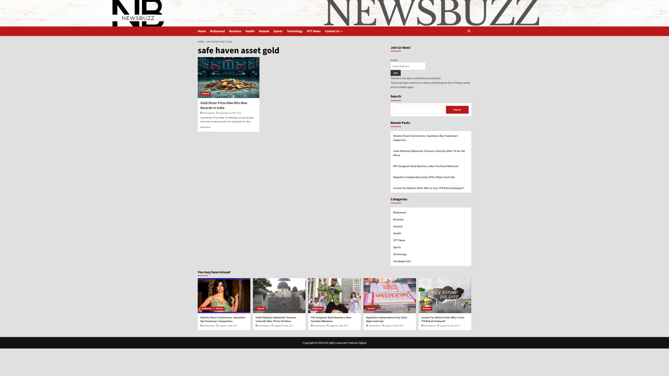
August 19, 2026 (336, 325)
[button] (469, 31)
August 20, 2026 (281, 325)
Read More (205, 127)
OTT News (314, 31)
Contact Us (332, 31)
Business (235, 31)
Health (250, 31)
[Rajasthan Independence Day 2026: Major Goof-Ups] (389, 295)
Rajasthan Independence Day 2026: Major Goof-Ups (424, 177)
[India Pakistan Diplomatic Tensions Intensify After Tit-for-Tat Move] (279, 295)
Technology (295, 31)
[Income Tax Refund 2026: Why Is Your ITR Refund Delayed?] (445, 295)
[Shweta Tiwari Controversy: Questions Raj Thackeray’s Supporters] (224, 295)
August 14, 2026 (447, 325)
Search (396, 96)
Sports (278, 31)
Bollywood (217, 31)
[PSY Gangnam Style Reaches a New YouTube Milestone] (334, 295)
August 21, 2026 (226, 325)
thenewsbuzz (209, 113)
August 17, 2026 (391, 325)
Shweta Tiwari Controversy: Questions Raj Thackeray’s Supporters (425, 138)
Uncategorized (402, 261)
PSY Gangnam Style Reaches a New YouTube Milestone (425, 166)
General (264, 31)
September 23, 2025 (227, 113)
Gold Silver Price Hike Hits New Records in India (223, 105)
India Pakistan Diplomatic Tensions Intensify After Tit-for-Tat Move (429, 153)
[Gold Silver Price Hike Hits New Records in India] (228, 77)
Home (202, 31)
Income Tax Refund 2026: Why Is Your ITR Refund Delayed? (428, 188)
